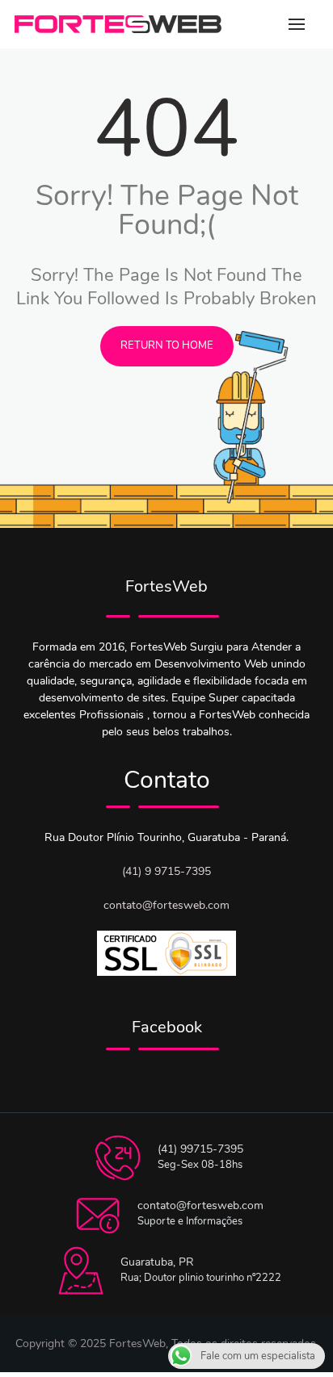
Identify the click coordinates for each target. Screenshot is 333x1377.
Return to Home (166, 345)
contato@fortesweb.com (166, 905)
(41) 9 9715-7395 (166, 871)
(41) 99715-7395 (200, 1149)
